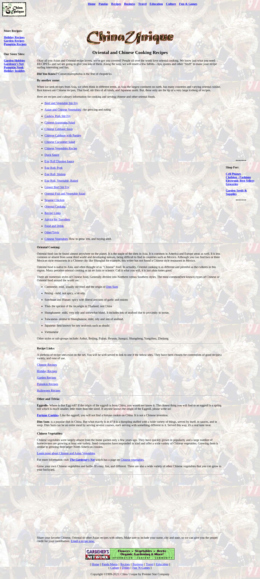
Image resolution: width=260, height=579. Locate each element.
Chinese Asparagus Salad (60, 122)
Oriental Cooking (55, 206)
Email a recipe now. (83, 541)
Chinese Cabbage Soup (59, 129)
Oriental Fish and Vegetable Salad (65, 193)
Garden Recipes (14, 40)
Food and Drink (54, 226)
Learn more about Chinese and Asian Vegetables (66, 453)
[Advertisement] (142, 17)
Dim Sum (112, 286)
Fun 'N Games (141, 567)
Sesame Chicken (55, 200)
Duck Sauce (52, 154)
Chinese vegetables (132, 459)
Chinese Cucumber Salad (60, 142)
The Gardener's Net (82, 459)
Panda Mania (110, 564)
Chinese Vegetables (56, 238)
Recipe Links (53, 213)
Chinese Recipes (47, 364)
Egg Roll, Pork (54, 167)
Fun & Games (188, 4)
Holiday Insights (14, 70)
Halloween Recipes (48, 390)
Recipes (116, 4)
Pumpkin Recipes (15, 44)
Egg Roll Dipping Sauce (59, 161)
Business (137, 564)
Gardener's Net (14, 64)
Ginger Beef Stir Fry (57, 187)
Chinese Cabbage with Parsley (63, 135)
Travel (142, 4)
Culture (171, 4)
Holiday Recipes (14, 37)
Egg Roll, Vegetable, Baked (61, 180)
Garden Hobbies (14, 60)
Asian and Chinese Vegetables (63, 109)
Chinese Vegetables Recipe (61, 148)
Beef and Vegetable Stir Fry (61, 103)
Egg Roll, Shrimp (55, 174)
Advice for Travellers (57, 219)
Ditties (126, 567)
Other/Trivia (52, 232)
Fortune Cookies (47, 415)
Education (156, 4)
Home (92, 4)
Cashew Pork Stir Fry (58, 116)
